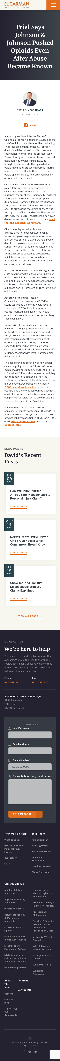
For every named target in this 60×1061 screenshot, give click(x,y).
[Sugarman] (16, 5)
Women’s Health (42, 964)
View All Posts (28, 616)
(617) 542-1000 (12, 682)
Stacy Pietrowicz (41, 872)
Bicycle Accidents (14, 908)
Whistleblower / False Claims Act (42, 948)
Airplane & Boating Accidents (14, 901)
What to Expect (13, 839)
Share (32, 125)
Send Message (22, 814)
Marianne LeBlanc (41, 851)
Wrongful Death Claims (41, 957)
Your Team (38, 833)
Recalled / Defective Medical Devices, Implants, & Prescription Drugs (44, 926)
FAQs (7, 863)
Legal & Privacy (30, 1045)
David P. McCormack (30, 110)
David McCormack (42, 866)
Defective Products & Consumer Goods (15, 938)
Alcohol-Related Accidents (13, 892)
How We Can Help (15, 833)
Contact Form (12, 425)
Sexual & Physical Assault (42, 938)
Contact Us (24, 989)
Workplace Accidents (39, 972)
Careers (8, 993)
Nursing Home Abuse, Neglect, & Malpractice (43, 893)
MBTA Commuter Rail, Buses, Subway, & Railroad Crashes (15, 958)
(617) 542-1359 (40, 682)
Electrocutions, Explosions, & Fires (15, 947)
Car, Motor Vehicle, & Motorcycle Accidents (14, 918)
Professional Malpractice (40, 913)
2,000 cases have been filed (20, 387)
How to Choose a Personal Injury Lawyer (13, 848)
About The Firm (8, 984)
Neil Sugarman (40, 845)
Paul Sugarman (40, 839)
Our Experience (14, 883)
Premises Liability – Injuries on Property (43, 904)
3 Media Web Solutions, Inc (30, 1038)
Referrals (23, 980)
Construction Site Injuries (14, 929)
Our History (10, 857)
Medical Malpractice (15, 967)
